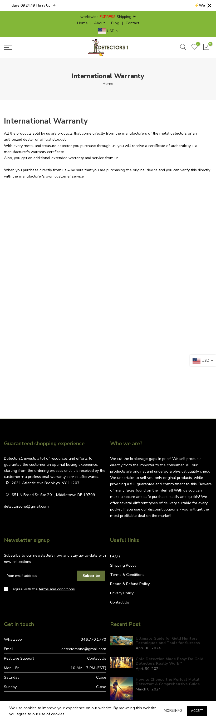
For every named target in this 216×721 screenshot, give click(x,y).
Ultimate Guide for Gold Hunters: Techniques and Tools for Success (168, 640)
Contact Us (119, 602)
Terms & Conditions (127, 574)
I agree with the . (43, 589)
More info (173, 710)
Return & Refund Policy (130, 583)
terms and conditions (57, 589)
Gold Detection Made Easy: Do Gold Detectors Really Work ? (169, 661)
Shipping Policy (123, 565)
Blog (115, 23)
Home (82, 23)
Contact (132, 23)
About (99, 23)
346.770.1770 (93, 639)
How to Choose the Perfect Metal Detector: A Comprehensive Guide (168, 681)
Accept (197, 711)
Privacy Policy (122, 593)
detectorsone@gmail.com (26, 506)
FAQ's (115, 556)
